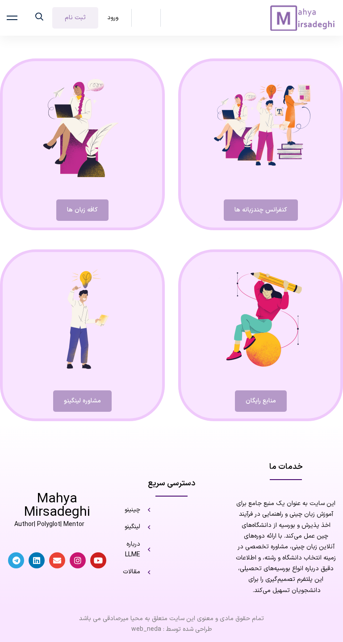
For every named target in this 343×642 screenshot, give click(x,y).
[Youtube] (98, 560)
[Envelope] (57, 560)
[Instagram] (78, 560)
